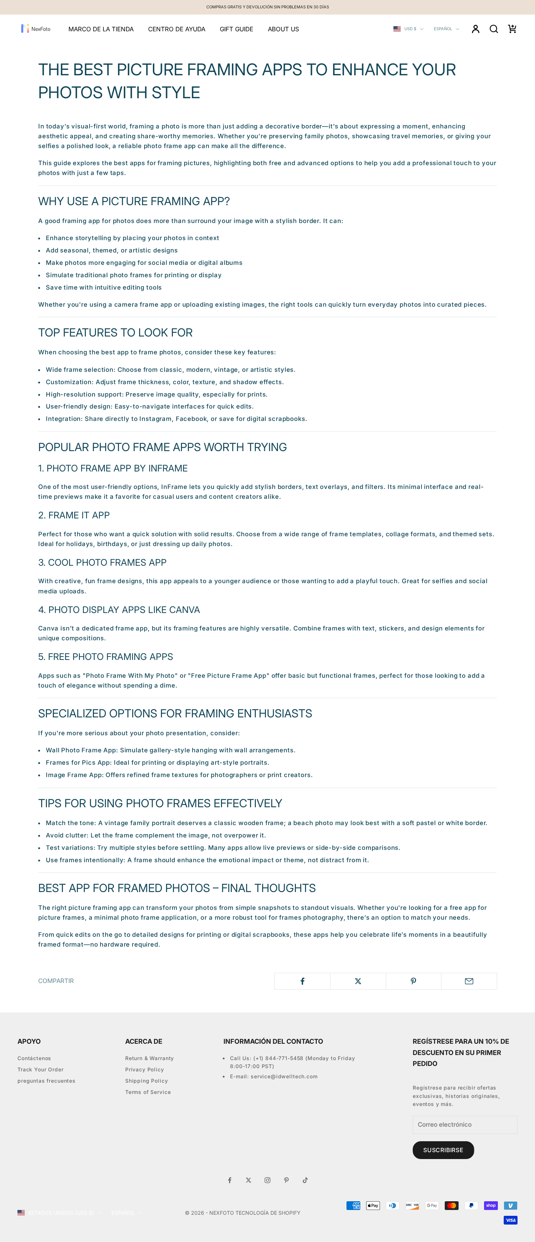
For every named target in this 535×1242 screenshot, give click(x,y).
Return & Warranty (149, 1058)
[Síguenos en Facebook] (229, 1180)
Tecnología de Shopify (268, 1213)
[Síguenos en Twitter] (248, 1180)
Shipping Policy (146, 1081)
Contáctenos (34, 1058)
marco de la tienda (101, 29)
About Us (283, 29)
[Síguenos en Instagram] (267, 1180)
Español (443, 28)
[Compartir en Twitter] (358, 981)
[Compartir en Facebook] (302, 981)
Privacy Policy (144, 1069)
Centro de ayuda (176, 29)
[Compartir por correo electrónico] (469, 981)
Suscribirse (443, 1150)
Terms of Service (148, 1092)
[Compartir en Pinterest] (413, 981)
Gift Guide (236, 29)
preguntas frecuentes (46, 1081)
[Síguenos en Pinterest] (286, 1180)
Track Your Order (40, 1069)
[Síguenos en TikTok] (305, 1180)
